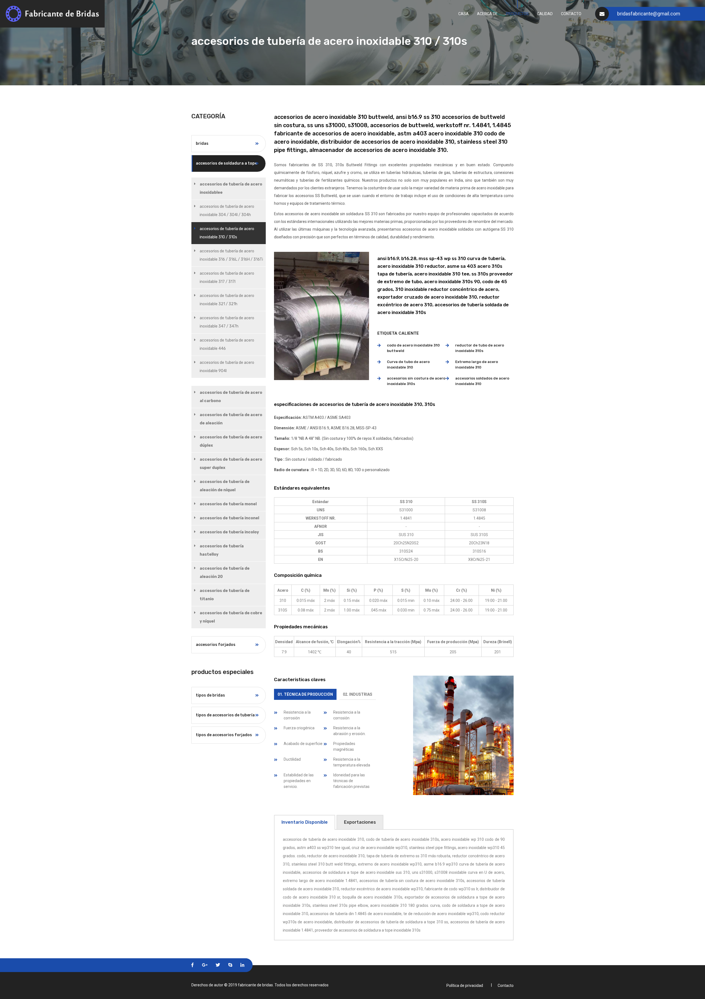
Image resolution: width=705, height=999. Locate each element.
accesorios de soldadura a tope (226, 163)
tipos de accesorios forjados (224, 735)
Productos (517, 14)
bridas (202, 143)
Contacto (571, 14)
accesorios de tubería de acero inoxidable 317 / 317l (227, 277)
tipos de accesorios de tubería (225, 715)
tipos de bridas (210, 695)
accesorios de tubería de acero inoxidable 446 (227, 344)
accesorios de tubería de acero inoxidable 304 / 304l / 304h (227, 210)
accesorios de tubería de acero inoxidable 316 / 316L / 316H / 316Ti (231, 255)
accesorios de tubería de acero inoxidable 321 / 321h (227, 299)
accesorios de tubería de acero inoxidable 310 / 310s (227, 232)
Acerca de (487, 14)
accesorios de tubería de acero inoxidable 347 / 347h (227, 322)
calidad (545, 14)
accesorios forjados (215, 644)
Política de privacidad (464, 985)
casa (463, 14)
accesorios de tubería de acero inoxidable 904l (227, 366)
